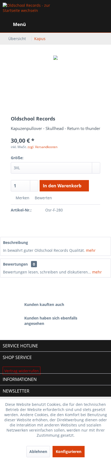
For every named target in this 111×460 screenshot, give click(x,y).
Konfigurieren (68, 451)
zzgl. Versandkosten (42, 147)
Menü (19, 24)
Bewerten (43, 197)
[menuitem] (14, 24)
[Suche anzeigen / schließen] (62, 24)
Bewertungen (15, 264)
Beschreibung (15, 242)
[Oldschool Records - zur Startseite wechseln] (29, 11)
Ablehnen (38, 451)
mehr (90, 250)
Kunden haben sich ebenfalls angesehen (50, 320)
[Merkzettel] (76, 24)
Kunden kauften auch (44, 304)
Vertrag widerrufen (21, 370)
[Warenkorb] (102, 24)
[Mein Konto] (89, 24)
